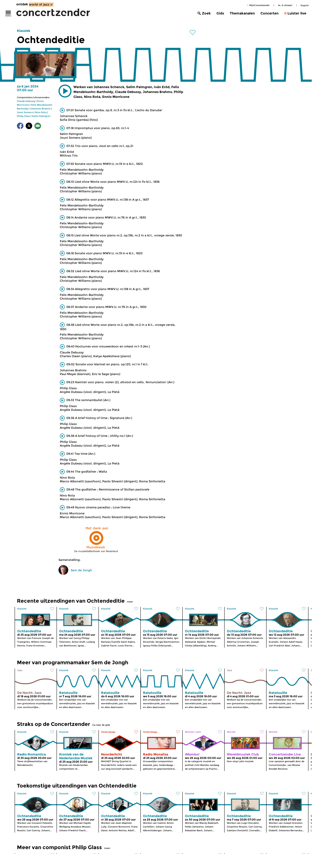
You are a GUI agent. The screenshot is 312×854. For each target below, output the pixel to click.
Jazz (19, 670)
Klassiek (23, 31)
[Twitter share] (29, 126)
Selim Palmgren (41, 116)
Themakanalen (242, 13)
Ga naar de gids (101, 724)
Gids (220, 13)
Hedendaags (108, 731)
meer (130, 601)
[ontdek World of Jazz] (41, 4)
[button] (65, 91)
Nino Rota (40, 112)
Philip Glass (23, 116)
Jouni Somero (25, 112)
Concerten (269, 13)
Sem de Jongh (81, 570)
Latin (198, 731)
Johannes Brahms (40, 108)
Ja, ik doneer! (285, 5)
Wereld (189, 731)
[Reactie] (37, 126)
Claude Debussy (26, 101)
